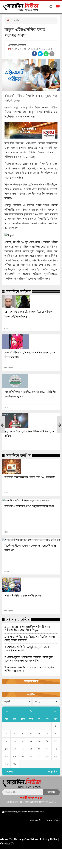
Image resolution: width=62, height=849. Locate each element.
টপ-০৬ (6, 407)
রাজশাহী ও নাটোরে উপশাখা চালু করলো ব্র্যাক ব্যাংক (29, 506)
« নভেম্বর (9, 771)
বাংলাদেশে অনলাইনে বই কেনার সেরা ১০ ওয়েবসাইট (30, 477)
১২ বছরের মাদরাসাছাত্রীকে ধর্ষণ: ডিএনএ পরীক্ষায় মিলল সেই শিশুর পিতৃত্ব (29, 314)
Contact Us (7, 843)
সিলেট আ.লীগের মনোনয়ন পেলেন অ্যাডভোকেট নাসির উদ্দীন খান (30, 548)
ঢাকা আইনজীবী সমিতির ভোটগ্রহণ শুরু (23, 596)
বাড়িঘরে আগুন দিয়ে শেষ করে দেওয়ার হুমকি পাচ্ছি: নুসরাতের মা (29, 669)
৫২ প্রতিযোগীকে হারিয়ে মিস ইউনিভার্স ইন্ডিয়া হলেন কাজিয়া (29, 434)
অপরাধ (6, 328)
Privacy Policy (49, 839)
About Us (6, 839)
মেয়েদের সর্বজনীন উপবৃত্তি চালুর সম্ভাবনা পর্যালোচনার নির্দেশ (27, 648)
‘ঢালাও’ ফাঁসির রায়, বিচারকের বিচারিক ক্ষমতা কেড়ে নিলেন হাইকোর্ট (30, 355)
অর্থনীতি (6, 532)
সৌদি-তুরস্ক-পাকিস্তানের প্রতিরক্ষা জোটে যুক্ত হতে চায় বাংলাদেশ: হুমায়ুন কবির (29, 658)
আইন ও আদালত (8, 368)
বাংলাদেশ (6, 572)
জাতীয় (16, 20)
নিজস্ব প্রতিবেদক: (19, 45)
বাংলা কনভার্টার (36, 820)
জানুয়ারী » (52, 771)
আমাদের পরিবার (53, 820)
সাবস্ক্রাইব (51, 792)
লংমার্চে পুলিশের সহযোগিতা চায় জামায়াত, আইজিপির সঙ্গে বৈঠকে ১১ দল (30, 394)
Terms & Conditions (26, 839)
